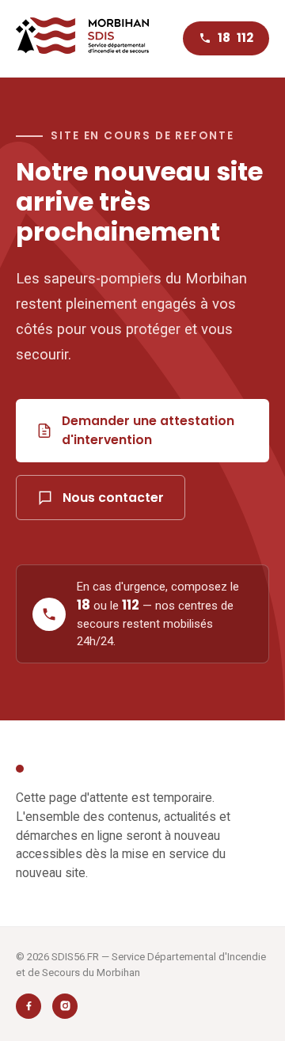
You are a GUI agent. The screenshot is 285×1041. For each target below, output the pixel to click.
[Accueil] (82, 38)
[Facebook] (28, 1006)
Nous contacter (113, 497)
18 (224, 37)
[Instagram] (65, 1006)
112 (245, 37)
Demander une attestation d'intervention (148, 430)
